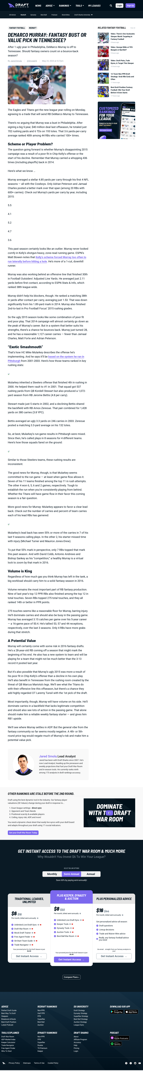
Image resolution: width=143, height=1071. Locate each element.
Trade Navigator (7, 1045)
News (38, 5)
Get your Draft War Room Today (23, 833)
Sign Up (130, 5)
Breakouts (5, 1019)
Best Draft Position (8, 1022)
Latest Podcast (7, 1025)
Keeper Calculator (8, 1042)
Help (75, 1045)
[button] (40, 924)
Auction (41, 1025)
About (76, 1037)
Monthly (52, 874)
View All (132, 28)
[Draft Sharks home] (18, 5)
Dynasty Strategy (80, 1013)
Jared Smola (16, 61)
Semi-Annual (71, 874)
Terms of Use (39, 1063)
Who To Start (6, 1051)
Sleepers (4, 1016)
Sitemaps (27, 1063)
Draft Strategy (79, 1010)
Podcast (54, 15)
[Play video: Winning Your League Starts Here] (109, 812)
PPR (39, 1016)
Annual (91, 874)
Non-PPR (41, 1010)
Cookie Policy (53, 1063)
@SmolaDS (32, 61)
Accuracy (77, 1042)
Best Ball (44, 15)
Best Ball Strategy (81, 1019)
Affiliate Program (80, 1039)
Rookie (40, 1045)
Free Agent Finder (8, 1048)
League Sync (79, 1025)
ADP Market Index (8, 1039)
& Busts (13, 1019)
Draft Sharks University (82, 15)
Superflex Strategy (81, 1016)
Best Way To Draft (8, 1013)
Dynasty (33, 15)
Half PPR (41, 1013)
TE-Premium (42, 1048)
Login (119, 5)
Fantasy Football (17, 28)
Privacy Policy (14, 1063)
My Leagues (94, 5)
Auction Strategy (80, 1022)
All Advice (12, 15)
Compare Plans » (71, 977)
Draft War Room (7, 1037)
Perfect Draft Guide (8, 1010)
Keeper (40, 1051)
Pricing (76, 1048)
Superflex (41, 1019)
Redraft (23, 15)
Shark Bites (66, 15)
